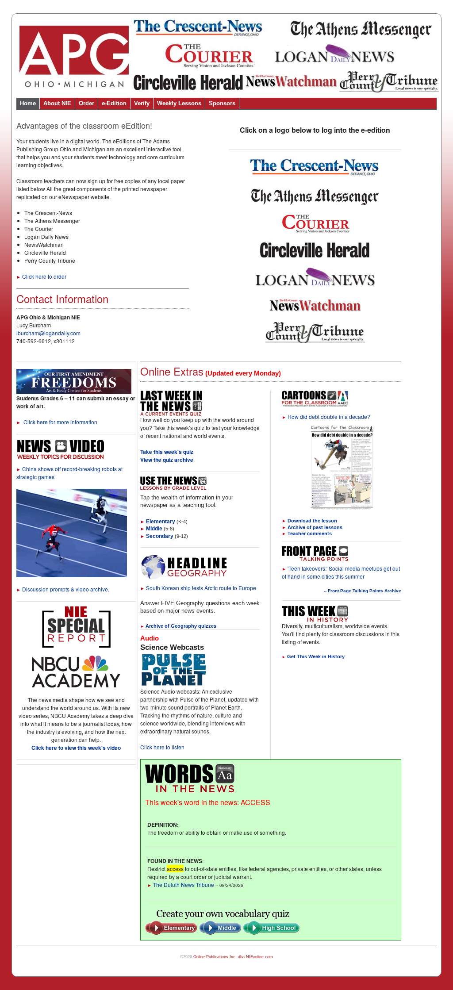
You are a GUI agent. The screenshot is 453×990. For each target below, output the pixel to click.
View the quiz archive (166, 460)
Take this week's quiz (166, 452)
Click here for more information (56, 422)
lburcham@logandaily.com (48, 333)
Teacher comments (310, 533)
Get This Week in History (313, 656)
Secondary (156, 536)
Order (86, 103)
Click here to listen (162, 747)
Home (28, 103)
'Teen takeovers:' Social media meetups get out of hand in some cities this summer (341, 572)
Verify (142, 103)
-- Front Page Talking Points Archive (362, 590)
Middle (151, 529)
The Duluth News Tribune (180, 884)
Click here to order (41, 276)
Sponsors (222, 103)
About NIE (57, 103)
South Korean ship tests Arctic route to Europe (198, 587)
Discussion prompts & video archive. (62, 589)
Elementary (157, 521)
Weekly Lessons (179, 103)
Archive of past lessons (315, 527)
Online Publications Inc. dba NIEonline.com (233, 957)
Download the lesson (312, 520)
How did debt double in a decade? (326, 416)
